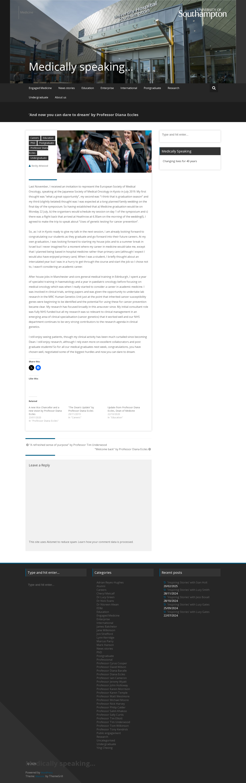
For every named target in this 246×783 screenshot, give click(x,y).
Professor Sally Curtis (110, 715)
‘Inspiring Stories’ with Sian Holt (187, 582)
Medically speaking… (81, 66)
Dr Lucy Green (105, 597)
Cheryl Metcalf (106, 593)
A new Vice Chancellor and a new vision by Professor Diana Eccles (45, 411)
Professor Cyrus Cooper (112, 663)
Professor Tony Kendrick (112, 729)
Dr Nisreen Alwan (108, 604)
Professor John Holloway (112, 685)
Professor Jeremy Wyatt (112, 681)
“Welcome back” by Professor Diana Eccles (121, 449)
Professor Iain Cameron (112, 678)
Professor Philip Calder (111, 707)
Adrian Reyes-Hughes (110, 582)
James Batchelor (107, 626)
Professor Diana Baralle (112, 670)
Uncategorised (106, 740)
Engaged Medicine (40, 88)
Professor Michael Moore (113, 700)
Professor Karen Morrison (113, 689)
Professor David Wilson (111, 667)
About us (60, 97)
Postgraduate (152, 88)
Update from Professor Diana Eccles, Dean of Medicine (124, 409)
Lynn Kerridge (105, 637)
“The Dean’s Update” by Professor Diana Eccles (81, 409)
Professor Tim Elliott (109, 718)
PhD (32, 142)
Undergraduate (38, 97)
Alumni (101, 586)
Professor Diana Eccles (111, 674)
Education (87, 88)
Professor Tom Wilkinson (113, 726)
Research (173, 88)
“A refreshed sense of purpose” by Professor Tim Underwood (68, 445)
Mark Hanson (105, 645)
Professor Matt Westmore (113, 696)
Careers (34, 137)
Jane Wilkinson (106, 630)
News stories (66, 88)
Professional (104, 659)
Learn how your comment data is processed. (105, 542)
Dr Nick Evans (105, 601)
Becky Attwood (39, 165)
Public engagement (109, 733)
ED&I (100, 608)
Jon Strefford (105, 634)
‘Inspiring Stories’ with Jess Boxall (188, 597)
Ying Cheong (105, 748)
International (128, 88)
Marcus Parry (105, 641)
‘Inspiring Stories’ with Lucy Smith (188, 590)
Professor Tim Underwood (113, 722)
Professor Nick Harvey (111, 704)
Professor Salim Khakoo (112, 711)
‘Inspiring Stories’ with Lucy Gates (188, 604)
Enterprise (107, 88)
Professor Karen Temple (112, 692)
